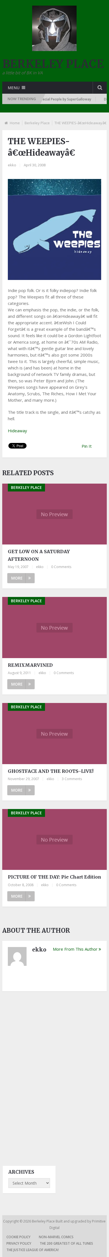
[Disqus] (54, 1073)
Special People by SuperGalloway (59, 99)
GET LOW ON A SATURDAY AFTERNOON (39, 555)
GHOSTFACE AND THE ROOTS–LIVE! (50, 771)
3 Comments (72, 778)
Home (15, 122)
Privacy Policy (18, 1243)
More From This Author (75, 949)
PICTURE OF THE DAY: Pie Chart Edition (54, 877)
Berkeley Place (37, 122)
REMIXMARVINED (30, 665)
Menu (14, 87)
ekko (12, 164)
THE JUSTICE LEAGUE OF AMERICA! (32, 1249)
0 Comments (61, 566)
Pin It (87, 446)
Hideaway (17, 430)
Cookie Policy (18, 1237)
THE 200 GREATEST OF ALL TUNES (66, 1243)
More (17, 578)
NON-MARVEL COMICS (56, 1237)
